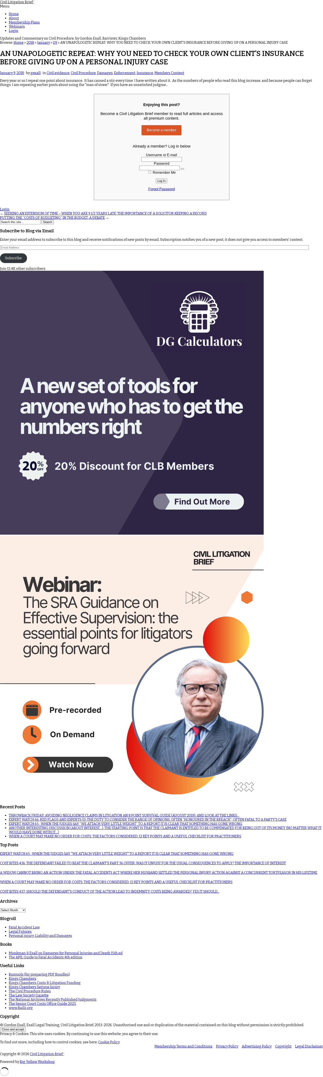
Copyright (283, 1046)
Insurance (145, 73)
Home (14, 14)
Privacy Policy (227, 1046)
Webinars (17, 26)
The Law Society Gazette (29, 995)
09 (55, 42)
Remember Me (164, 172)
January (43, 42)
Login (13, 31)
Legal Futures (20, 931)
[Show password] (182, 169)
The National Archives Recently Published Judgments (52, 999)
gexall (36, 73)
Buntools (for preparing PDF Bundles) (39, 974)
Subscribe (13, 258)
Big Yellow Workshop (37, 1062)
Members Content (169, 73)
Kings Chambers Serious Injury (34, 987)
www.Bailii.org (21, 1008)
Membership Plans (24, 22)
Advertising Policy (257, 1046)
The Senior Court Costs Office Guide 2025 (42, 1004)
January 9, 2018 (12, 73)
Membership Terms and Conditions (183, 1046)
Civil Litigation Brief (17, 2)
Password (161, 163)
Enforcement (124, 73)
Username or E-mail (161, 155)
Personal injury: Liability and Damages (40, 936)
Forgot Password (161, 189)
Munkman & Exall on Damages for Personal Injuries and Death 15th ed (66, 953)
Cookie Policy (109, 1042)
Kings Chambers (22, 978)
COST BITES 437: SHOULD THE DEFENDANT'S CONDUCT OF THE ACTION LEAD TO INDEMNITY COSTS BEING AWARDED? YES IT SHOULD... (109, 891)
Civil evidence (58, 73)
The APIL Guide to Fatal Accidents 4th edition (45, 957)
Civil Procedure (83, 73)
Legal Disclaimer (309, 1046)
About (14, 18)
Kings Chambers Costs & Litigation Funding (45, 983)
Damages (105, 73)
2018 (30, 42)
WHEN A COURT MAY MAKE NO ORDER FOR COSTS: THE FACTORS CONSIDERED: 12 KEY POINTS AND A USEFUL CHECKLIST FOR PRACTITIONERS (125, 836)
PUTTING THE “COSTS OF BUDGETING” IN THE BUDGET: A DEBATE (52, 218)
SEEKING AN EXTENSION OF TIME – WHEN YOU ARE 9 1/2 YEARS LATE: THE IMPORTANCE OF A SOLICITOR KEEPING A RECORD (105, 213)
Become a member (161, 130)
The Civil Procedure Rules (30, 991)
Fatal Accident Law (24, 927)
